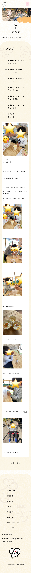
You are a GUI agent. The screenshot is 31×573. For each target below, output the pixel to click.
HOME (3, 37)
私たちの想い (11, 490)
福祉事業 (10, 496)
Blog (15, 25)
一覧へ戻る (16, 463)
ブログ (9, 37)
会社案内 (10, 512)
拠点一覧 (10, 501)
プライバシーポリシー (13, 522)
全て (9, 54)
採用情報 (10, 517)
